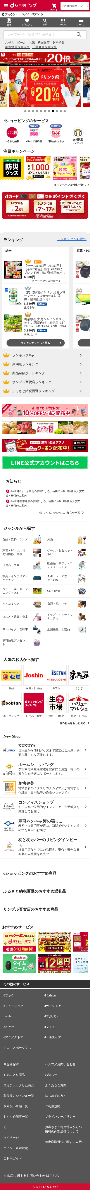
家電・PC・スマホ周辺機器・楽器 (14, 552)
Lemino (8, 1016)
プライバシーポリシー (60, 1116)
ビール (21, 42)
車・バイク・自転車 (15, 629)
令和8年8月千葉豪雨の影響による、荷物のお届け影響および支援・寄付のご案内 (45, 493)
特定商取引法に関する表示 (63, 1142)
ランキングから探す (72, 239)
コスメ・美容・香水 (15, 616)
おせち (9, 42)
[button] (54, 5)
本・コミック (10, 603)
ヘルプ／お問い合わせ (60, 1064)
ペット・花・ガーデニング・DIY (15, 590)
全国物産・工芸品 (58, 629)
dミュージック (13, 1006)
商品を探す (11, 1064)
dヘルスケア (52, 1037)
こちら (54, 1175)
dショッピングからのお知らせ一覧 (59, 512)
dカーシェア (52, 1006)
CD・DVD (53, 590)
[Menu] (5, 5)
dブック (8, 995)
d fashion (50, 995)
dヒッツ (8, 1026)
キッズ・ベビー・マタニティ (60, 616)
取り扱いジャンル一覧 (18, 1095)
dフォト (49, 1026)
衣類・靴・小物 (57, 603)
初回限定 (44, 42)
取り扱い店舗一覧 (15, 1106)
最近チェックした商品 (18, 1085)
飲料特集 (58, 42)
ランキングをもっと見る (35, 342)
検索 (79, 35)
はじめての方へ (55, 1095)
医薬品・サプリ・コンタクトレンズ (60, 565)
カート (8, 1127)
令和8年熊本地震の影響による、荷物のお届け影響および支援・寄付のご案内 (43, 503)
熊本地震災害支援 (17, 47)
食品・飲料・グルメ (15, 539)
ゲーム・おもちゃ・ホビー (60, 552)
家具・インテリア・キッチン (15, 578)
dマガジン (51, 1016)
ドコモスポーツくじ (17, 1047)
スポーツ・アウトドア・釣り (60, 578)
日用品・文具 (10, 565)
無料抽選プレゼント (13, 642)
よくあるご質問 (55, 1085)
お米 (32, 42)
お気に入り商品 (14, 1074)
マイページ (11, 1137)
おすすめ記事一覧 (15, 1116)
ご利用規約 (52, 1106)
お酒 (50, 539)
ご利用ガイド (12, 1158)
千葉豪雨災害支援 (44, 47)
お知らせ (51, 1074)
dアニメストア (13, 1037)
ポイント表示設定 (15, 1148)
